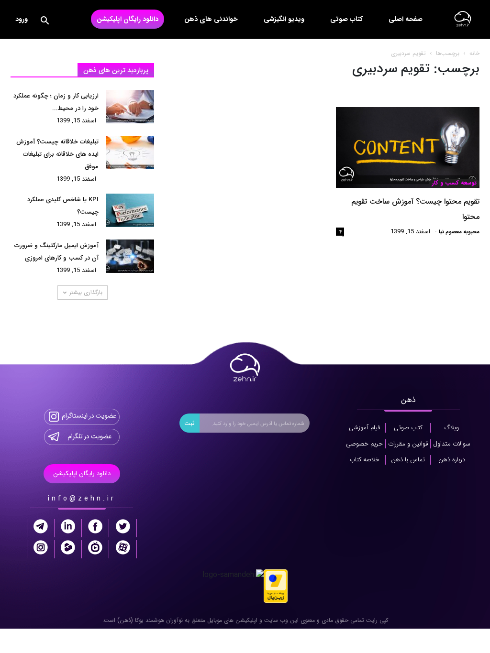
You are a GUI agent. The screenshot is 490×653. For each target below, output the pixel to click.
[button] (44, 22)
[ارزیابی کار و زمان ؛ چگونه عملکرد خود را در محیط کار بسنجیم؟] (130, 106)
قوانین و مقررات (408, 444)
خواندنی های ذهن (211, 19)
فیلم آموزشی (364, 428)
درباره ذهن (451, 460)
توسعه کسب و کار (454, 183)
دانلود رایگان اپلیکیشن (127, 19)
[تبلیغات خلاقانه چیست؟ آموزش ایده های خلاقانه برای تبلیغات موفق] (130, 152)
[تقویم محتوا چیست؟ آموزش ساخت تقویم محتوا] (407, 147)
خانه (474, 53)
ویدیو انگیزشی (284, 19)
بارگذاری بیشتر (85, 292)
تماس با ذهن (408, 460)
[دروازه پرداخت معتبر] (276, 585)
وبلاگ (452, 428)
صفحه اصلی (406, 19)
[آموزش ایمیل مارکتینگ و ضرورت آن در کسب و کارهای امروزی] (130, 256)
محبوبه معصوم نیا (459, 232)
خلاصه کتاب (364, 460)
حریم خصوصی (364, 444)
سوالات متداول (451, 444)
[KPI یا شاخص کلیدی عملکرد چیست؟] (130, 210)
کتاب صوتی (346, 19)
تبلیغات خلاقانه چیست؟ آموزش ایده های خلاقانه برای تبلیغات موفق (57, 154)
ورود (21, 19)
